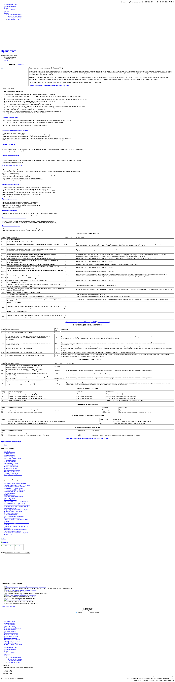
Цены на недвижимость (11, 513)
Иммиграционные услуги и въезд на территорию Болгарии (49, 85)
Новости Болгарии (10, 6)
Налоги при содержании (12, 518)
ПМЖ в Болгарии (9, 453)
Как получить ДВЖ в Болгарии (14, 491)
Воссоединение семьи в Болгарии (14, 486)
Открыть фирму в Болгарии (13, 511)
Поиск (3, 552)
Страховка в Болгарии (11, 465)
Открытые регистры (10, 468)
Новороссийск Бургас (15, 14)
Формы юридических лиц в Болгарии (16, 509)
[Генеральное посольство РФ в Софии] (87, 542)
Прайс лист (11, 9)
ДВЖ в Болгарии (9, 455)
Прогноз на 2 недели (94, 612)
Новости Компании (10, 4)
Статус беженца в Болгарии (13, 475)
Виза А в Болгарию (10, 500)
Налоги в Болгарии (10, 461)
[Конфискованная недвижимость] (15, 587)
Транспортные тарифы (15, 16)
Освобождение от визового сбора (14, 503)
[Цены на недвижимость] (12, 590)
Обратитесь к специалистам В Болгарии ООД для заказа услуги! (87, 438)
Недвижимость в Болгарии (12, 458)
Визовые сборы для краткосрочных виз (16, 501)
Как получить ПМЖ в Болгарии (14, 496)
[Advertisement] (87, 34)
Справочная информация (12, 470)
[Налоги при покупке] (11, 600)
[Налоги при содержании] (12, 595)
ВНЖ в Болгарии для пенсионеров (15, 483)
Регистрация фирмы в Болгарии (12, 165)
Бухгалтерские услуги (11, 463)
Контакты (7, 11)
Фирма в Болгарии (10, 460)
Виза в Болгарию (9, 457)
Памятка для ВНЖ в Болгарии (13, 488)
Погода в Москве (88, 608)
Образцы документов (11, 466)
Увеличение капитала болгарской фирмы (17, 505)
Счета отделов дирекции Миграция (15, 529)
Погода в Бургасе (87, 611)
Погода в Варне (87, 609)
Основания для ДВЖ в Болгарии (14, 490)
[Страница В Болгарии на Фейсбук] (3, 549)
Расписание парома (14, 19)
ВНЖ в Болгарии (9, 452)
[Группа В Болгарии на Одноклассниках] (12, 549)
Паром (6, 13)
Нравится (21, 64)
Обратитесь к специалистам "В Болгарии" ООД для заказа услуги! (88, 322)
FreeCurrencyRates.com (8, 606)
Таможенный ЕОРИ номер (12, 531)
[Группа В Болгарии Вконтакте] (16, 549)
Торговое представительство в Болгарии (17, 485)
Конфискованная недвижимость (14, 516)
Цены (6, 8)
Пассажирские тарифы (15, 18)
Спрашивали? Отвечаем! (12, 471)
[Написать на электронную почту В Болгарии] (21, 549)
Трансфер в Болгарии (11, 473)
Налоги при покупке (10, 514)
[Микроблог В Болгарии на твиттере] (7, 549)
